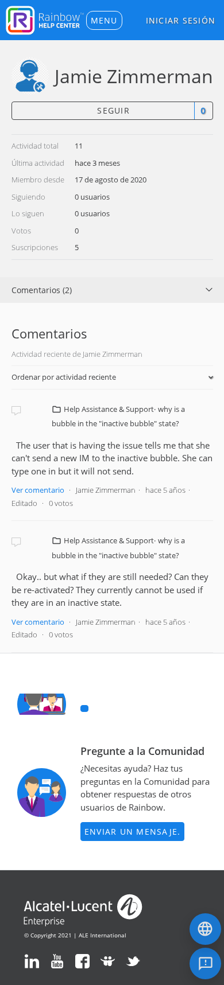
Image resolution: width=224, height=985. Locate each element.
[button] (104, 20)
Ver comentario (37, 490)
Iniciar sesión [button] (181, 20)
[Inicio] (45, 19)
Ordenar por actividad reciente (63, 377)
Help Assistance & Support (109, 409)
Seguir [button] (113, 110)
